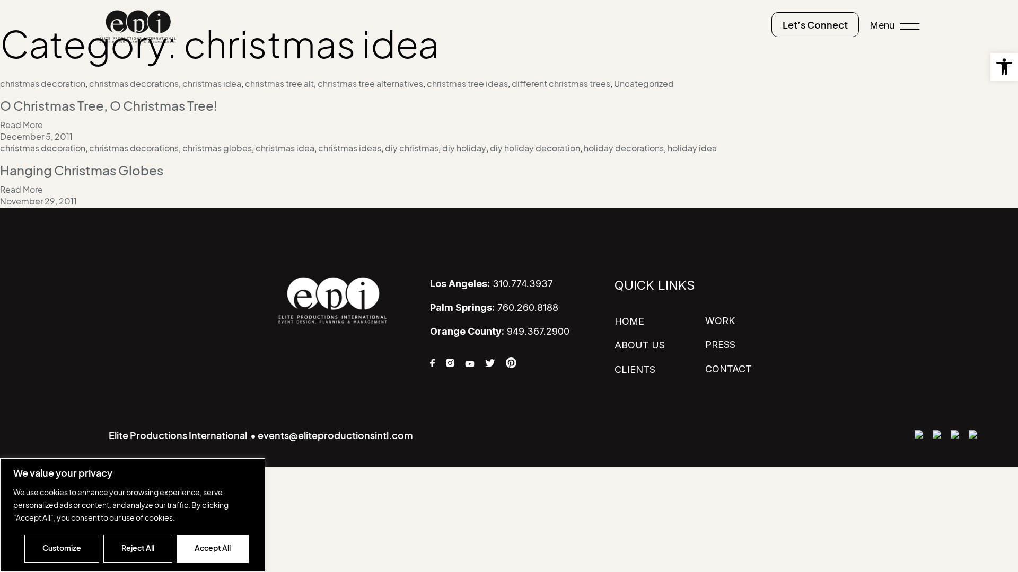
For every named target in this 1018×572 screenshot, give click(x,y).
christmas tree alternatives (370, 83)
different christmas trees (561, 83)
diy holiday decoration (535, 148)
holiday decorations (624, 148)
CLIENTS (635, 369)
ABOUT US (640, 345)
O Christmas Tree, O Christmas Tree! (108, 106)
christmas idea (211, 83)
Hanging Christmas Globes (81, 170)
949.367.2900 (499, 331)
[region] (132, 515)
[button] (1004, 67)
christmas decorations (134, 83)
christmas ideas (349, 148)
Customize (61, 547)
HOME (629, 321)
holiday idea (692, 148)
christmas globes (217, 148)
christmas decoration (42, 83)
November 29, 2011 (38, 201)
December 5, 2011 (36, 136)
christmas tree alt (279, 83)
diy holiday (464, 148)
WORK (720, 320)
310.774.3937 (491, 283)
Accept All (213, 547)
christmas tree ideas (467, 83)
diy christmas (411, 148)
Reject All (137, 547)
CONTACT (728, 368)
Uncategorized (644, 83)
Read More (21, 125)
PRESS (720, 344)
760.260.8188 (494, 307)
